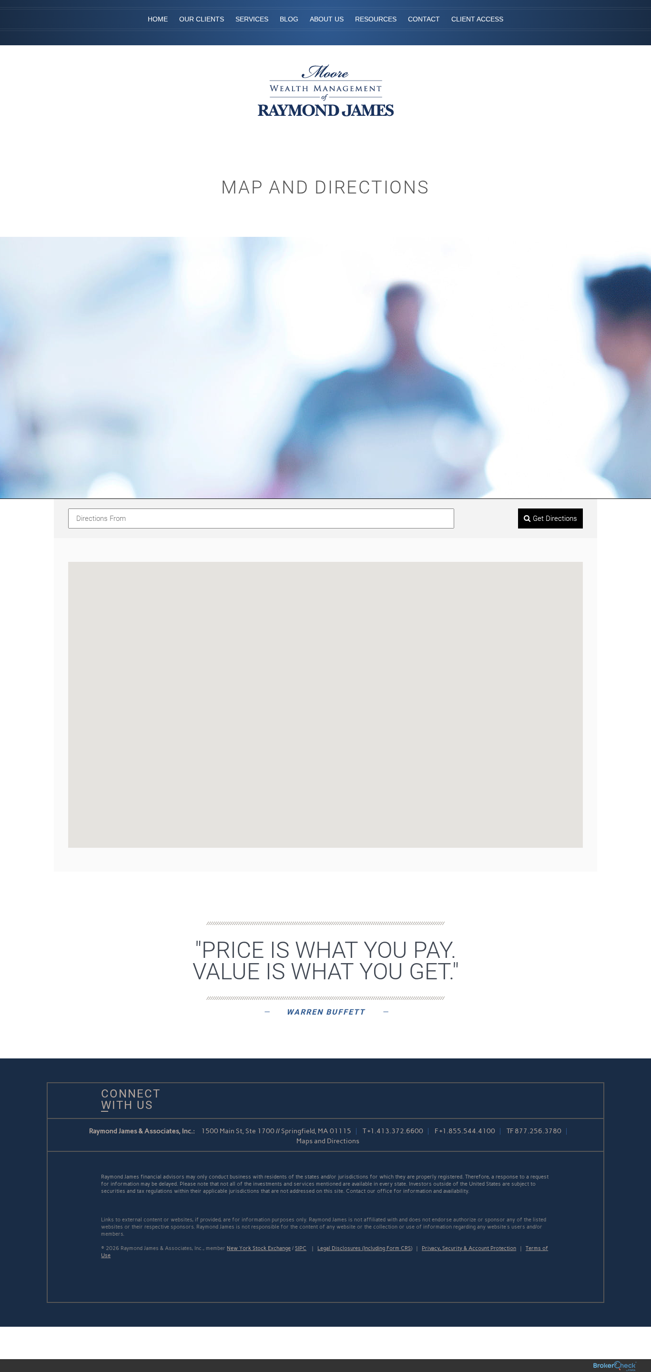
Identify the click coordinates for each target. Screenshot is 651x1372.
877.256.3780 (538, 1131)
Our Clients (201, 19)
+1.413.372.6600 (395, 1131)
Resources (376, 19)
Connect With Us (127, 1099)
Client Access (477, 19)
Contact (424, 19)
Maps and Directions (327, 1141)
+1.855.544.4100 (467, 1131)
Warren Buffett (325, 1011)
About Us (327, 19)
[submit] (550, 518)
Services (251, 19)
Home (158, 19)
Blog (289, 19)
